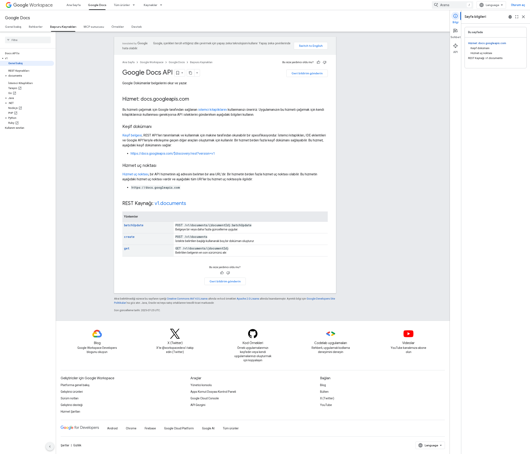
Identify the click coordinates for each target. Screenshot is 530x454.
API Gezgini (197, 405)
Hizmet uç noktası (135, 174)
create (129, 237)
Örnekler (117, 27)
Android (112, 428)
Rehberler (36, 27)
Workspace (41, 5)
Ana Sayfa (73, 5)
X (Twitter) (327, 398)
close (523, 16)
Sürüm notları (69, 398)
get (126, 248)
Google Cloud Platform (179, 428)
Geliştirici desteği (72, 405)
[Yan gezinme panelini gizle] (50, 446)
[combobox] (452, 5)
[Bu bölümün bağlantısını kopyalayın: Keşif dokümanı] (156, 126)
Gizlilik (77, 445)
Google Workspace (151, 62)
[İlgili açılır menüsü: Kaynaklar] (162, 5)
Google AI (208, 428)
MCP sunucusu (94, 27)
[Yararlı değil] (325, 62)
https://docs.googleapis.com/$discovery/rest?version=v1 (173, 153)
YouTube (326, 405)
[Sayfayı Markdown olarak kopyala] (190, 72)
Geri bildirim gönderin (307, 73)
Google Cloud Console (204, 398)
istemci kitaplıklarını (212, 110)
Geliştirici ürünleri (72, 391)
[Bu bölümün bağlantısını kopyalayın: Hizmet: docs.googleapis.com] (193, 99)
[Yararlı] (318, 62)
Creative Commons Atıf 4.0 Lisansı (187, 298)
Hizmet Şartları (70, 411)
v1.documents (170, 203)
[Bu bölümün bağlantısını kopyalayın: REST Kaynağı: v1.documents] (190, 203)
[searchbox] (28, 40)
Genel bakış (13, 27)
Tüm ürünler (122, 5)
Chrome (131, 428)
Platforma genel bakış (75, 385)
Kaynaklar (150, 5)
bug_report (510, 16)
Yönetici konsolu (201, 385)
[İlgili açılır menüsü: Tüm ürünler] (135, 5)
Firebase (150, 428)
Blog (323, 385)
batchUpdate (133, 225)
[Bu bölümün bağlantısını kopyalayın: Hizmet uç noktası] (160, 165)
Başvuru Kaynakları (63, 27)
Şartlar (65, 445)
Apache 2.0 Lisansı (248, 298)
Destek (136, 27)
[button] (27, 58)
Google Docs (97, 5)
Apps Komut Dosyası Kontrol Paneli (213, 391)
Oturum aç (518, 5)
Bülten (324, 391)
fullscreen (516, 16)
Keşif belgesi (132, 135)
